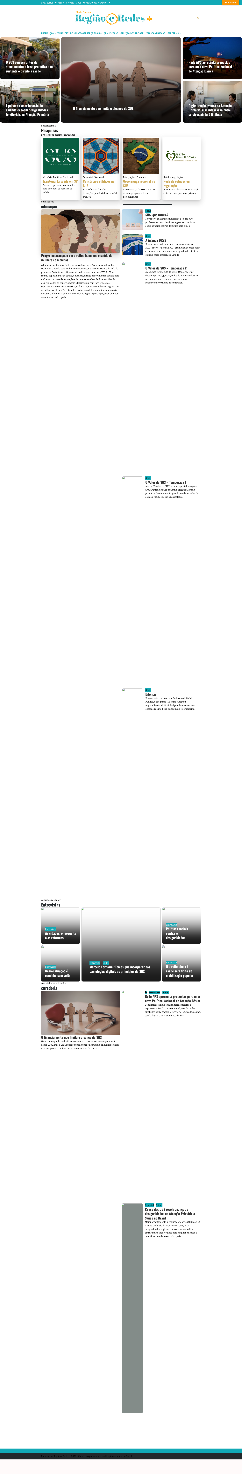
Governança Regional (92, 33)
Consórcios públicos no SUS (99, 183)
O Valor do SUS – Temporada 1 (165, 482)
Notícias (150, 1416)
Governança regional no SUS (139, 183)
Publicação (47, 33)
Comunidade (158, 33)
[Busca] (198, 17)
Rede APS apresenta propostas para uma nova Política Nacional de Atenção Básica (210, 66)
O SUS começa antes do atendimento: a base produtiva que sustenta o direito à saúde (29, 66)
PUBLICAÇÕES (90, 2)
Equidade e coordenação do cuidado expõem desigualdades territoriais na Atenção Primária (27, 110)
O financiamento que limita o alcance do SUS (103, 108)
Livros (148, 33)
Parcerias (173, 33)
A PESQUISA (61, 2)
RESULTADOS (75, 2)
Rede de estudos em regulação (176, 183)
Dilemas (150, 694)
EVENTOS (104, 2)
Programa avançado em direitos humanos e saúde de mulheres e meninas (76, 257)
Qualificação (111, 33)
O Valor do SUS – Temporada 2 (166, 267)
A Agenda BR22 (155, 240)
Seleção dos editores (133, 33)
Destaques (154, 992)
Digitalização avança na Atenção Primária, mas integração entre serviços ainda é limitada (210, 110)
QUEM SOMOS (47, 2)
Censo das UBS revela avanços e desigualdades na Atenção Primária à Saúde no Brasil (170, 1213)
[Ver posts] (146, 992)
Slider (165, 992)
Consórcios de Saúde (68, 33)
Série (148, 210)
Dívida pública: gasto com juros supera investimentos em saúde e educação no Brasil (160, 1422)
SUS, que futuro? (156, 214)
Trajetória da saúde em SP (60, 181)
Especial (149, 1205)
